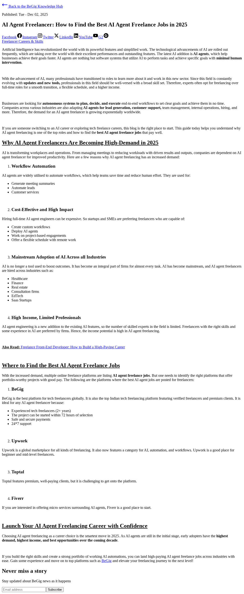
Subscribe (55, 589)
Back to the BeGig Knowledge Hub (35, 6)
